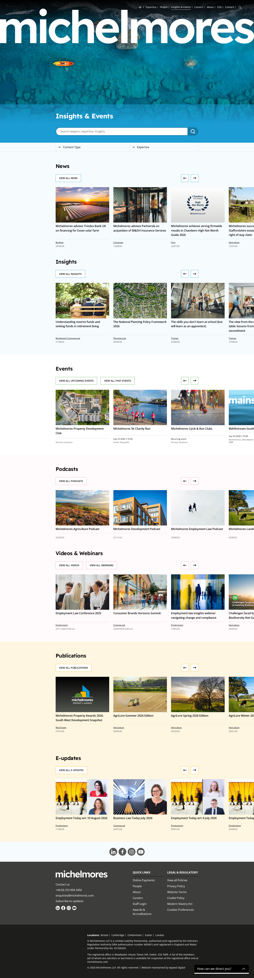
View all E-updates (71, 770)
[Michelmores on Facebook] (63, 908)
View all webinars (102, 565)
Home (140, 7)
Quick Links (141, 872)
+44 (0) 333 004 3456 (69, 890)
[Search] (240, 7)
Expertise (151, 7)
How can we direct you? (214, 969)
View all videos (69, 565)
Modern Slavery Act (179, 904)
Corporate (118, 242)
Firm (173, 242)
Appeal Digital (177, 967)
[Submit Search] (193, 131)
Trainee (174, 338)
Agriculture (234, 242)
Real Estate (61, 727)
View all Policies (177, 880)
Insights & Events (181, 7)
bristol (104, 935)
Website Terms (177, 892)
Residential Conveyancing (68, 338)
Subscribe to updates (69, 901)
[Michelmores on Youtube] (74, 908)
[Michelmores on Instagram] (69, 908)
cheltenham (135, 935)
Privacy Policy (176, 886)
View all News (68, 178)
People (164, 7)
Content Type (71, 147)
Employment (62, 625)
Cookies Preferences (180, 910)
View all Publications (73, 667)
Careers (198, 7)
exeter (148, 935)
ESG (219, 7)
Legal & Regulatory (182, 872)
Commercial (119, 625)
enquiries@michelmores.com (75, 895)
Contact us (63, 884)
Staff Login (140, 904)
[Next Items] (185, 178)
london (160, 935)
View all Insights (70, 274)
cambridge (117, 935)
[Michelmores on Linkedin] (58, 908)
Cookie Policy (175, 898)
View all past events (117, 380)
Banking (59, 242)
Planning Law (119, 338)
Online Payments (144, 880)
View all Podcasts (71, 481)
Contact (229, 7)
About (210, 7)
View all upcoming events (76, 380)
